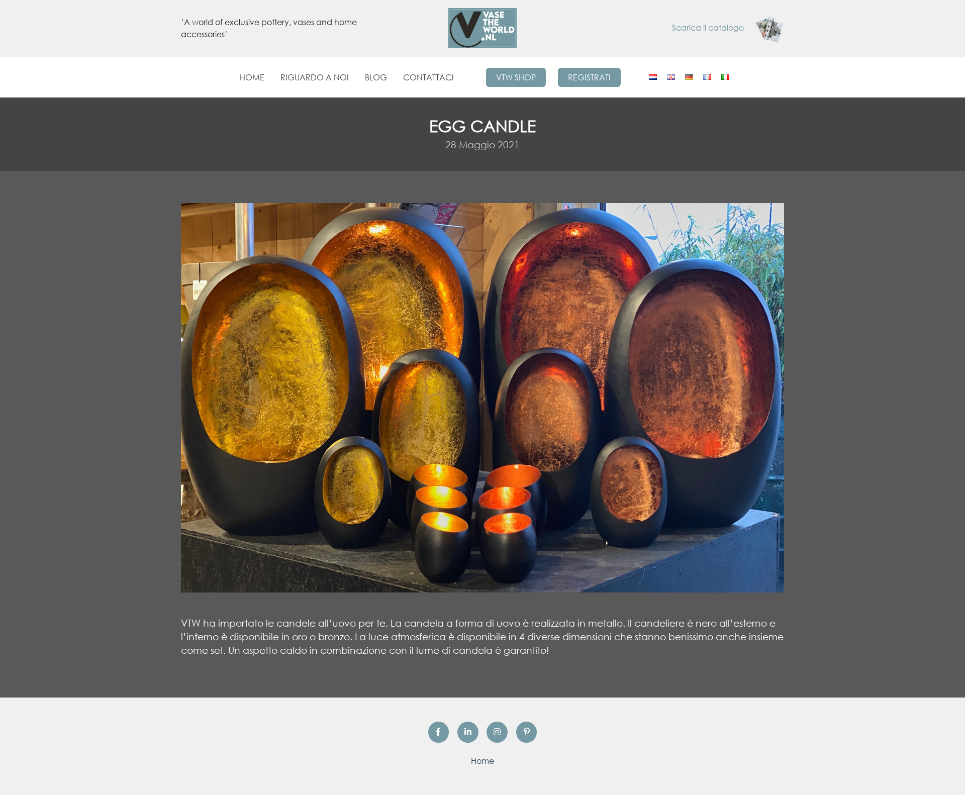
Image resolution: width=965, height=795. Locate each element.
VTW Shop (516, 77)
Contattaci (428, 77)
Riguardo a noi (314, 77)
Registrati (589, 77)
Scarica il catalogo (709, 28)
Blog (376, 77)
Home (252, 77)
